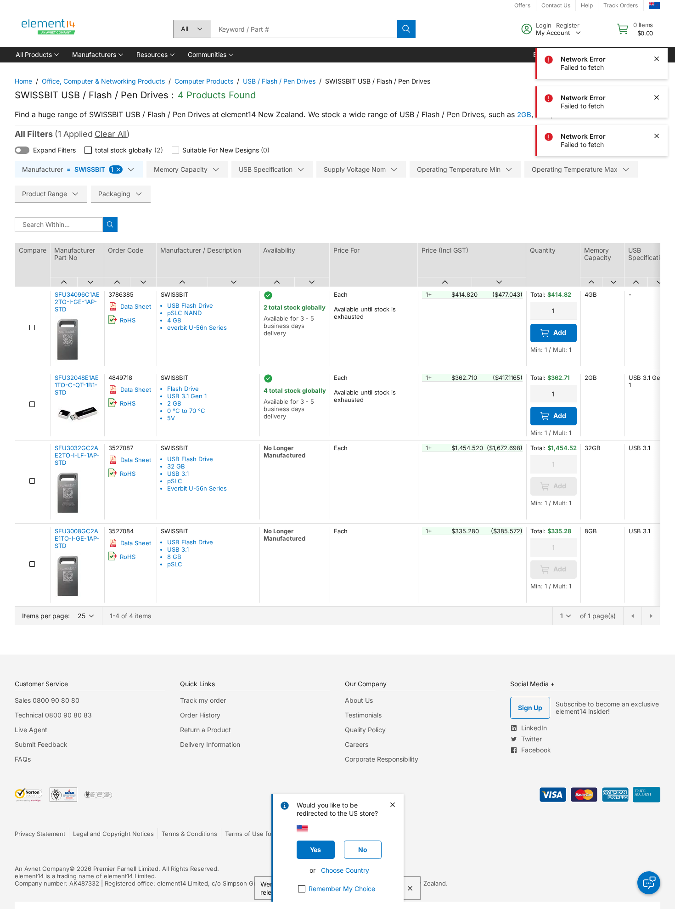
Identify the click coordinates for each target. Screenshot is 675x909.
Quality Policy (365, 730)
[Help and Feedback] (648, 882)
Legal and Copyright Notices (113, 833)
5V (171, 418)
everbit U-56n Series (197, 327)
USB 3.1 (178, 473)
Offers (522, 5)
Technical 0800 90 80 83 (53, 715)
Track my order (203, 700)
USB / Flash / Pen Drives (279, 81)
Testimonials (363, 715)
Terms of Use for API (255, 833)
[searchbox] (304, 29)
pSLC (174, 481)
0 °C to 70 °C (186, 410)
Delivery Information (210, 744)
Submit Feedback (41, 744)
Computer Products (203, 81)
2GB (524, 114)
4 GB (174, 320)
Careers (356, 744)
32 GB (176, 466)
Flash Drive (183, 388)
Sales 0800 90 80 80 (47, 700)
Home (23, 81)
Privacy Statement (40, 833)
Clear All (111, 134)
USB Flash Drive (190, 305)
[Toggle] (22, 150)
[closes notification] (657, 20)
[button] (36, 54)
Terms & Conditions (189, 833)
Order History (200, 715)
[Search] (406, 29)
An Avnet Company (42, 868)
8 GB (174, 556)
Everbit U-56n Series (197, 488)
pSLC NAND (184, 312)
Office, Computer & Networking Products (103, 81)
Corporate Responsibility (381, 759)
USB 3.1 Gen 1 (187, 396)
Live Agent (31, 730)
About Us (359, 700)
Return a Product (205, 730)
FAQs (23, 759)
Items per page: (46, 616)
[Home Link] (49, 29)
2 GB (174, 403)
